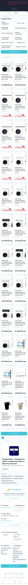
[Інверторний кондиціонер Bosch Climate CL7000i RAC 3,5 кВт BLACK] (21, 253)
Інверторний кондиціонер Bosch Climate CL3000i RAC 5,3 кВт (7, 201)
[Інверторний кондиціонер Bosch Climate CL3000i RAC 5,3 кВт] (7, 192)
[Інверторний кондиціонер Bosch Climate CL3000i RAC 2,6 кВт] (7, 160)
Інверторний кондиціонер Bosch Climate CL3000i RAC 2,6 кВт (7, 170)
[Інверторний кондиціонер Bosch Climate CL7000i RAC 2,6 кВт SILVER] (21, 223)
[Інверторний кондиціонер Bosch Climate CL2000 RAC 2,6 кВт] (7, 97)
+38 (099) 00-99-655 (6, 507)
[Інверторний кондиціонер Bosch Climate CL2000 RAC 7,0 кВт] (21, 129)
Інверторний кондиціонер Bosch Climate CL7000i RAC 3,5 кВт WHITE (20, 293)
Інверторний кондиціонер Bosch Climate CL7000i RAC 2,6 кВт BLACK (7, 233)
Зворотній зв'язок (17, 551)
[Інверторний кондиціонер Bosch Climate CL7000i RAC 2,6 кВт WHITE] (7, 253)
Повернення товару (18, 553)
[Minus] (3, 89)
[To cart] (11, 88)
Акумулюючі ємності (6, 547)
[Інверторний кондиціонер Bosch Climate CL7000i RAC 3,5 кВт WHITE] (21, 283)
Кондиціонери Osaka (6, 478)
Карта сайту (16, 555)
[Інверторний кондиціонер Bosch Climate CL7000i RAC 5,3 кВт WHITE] (7, 344)
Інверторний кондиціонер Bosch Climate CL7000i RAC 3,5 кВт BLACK (20, 263)
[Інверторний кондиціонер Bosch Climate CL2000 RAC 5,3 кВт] (7, 129)
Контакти (15, 549)
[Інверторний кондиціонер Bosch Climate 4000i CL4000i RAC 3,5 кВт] (21, 67)
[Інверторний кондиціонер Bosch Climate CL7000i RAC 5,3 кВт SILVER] (21, 313)
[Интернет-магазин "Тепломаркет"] (14, 489)
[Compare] (12, 66)
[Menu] (1, 12)
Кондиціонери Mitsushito (7, 480)
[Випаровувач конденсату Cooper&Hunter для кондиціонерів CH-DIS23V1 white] (21, 406)
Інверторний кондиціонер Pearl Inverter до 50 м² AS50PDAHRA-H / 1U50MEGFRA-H (19, 384)
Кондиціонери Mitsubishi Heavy (8, 482)
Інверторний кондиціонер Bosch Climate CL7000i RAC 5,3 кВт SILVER (20, 323)
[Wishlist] (12, 64)
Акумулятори (4, 549)
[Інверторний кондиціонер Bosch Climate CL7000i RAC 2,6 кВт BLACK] (7, 223)
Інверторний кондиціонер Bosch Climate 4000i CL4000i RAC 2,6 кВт (7, 77)
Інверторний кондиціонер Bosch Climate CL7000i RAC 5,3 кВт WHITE (7, 353)
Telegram (18, 534)
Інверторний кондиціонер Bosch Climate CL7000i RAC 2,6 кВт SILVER (20, 233)
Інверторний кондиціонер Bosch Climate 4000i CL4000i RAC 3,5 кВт (20, 77)
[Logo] (7, 13)
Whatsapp (18, 539)
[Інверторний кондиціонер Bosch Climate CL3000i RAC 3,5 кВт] (21, 160)
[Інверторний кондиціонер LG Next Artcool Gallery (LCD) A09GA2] (21, 344)
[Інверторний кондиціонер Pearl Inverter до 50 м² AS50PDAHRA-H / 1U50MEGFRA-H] (21, 374)
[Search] (23, 13)
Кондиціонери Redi (19, 476)
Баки (2, 551)
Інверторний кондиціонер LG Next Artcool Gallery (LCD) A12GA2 (7, 383)
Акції (14, 561)
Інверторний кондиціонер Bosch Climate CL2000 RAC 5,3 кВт (7, 138)
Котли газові (4, 553)
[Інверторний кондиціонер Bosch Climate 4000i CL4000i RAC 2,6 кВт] (7, 67)
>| (19, 441)
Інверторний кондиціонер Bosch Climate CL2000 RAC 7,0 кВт (20, 138)
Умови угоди (16, 547)
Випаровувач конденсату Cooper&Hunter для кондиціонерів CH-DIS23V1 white (20, 416)
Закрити (14, 8)
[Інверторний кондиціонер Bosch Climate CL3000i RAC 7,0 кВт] (21, 192)
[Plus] (8, 89)
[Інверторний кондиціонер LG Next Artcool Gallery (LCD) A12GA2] (7, 374)
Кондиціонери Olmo (17, 478)
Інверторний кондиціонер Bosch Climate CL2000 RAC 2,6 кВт (7, 107)
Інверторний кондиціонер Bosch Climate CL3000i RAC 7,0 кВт (20, 201)
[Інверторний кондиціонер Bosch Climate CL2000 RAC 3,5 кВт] (21, 97)
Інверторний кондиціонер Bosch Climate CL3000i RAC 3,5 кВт (20, 170)
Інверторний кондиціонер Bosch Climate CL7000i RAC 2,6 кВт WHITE (7, 263)
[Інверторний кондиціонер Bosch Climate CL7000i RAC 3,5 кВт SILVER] (7, 283)
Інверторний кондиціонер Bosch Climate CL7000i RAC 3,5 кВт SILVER (7, 293)
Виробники (15, 557)
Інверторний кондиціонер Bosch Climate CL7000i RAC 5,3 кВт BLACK (7, 323)
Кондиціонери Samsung (7, 476)
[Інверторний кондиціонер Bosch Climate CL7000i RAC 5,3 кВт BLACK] (7, 313)
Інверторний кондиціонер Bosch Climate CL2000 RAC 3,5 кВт (20, 107)
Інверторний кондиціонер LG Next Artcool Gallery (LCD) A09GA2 (20, 353)
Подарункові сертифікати (19, 559)
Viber (17, 536)
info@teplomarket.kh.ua (7, 520)
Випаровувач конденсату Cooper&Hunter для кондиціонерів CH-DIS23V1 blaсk (6, 416)
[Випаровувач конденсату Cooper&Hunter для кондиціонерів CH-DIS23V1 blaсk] (7, 406)
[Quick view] (12, 62)
